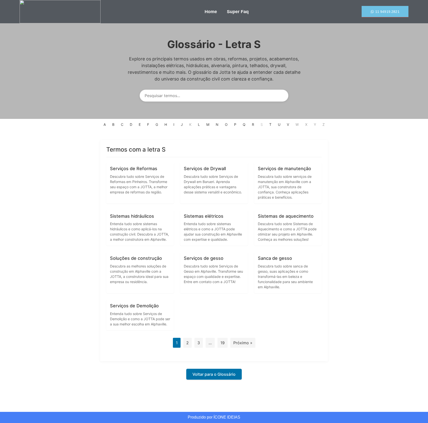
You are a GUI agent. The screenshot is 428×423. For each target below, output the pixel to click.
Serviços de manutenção (284, 168)
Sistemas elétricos (203, 216)
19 (222, 342)
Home (211, 11)
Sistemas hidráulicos (132, 216)
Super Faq (238, 11)
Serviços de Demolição (134, 305)
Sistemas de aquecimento (286, 216)
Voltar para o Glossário (214, 374)
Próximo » (242, 342)
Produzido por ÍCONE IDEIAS (214, 417)
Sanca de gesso (275, 258)
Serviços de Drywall (205, 168)
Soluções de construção (136, 258)
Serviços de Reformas (133, 168)
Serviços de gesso (203, 258)
